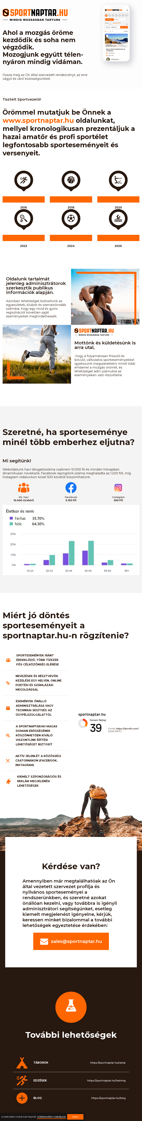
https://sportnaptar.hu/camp (108, 1062)
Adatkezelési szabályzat (51, 1116)
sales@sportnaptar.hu (76, 941)
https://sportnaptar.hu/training (106, 1080)
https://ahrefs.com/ (127, 728)
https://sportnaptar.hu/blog (108, 1098)
